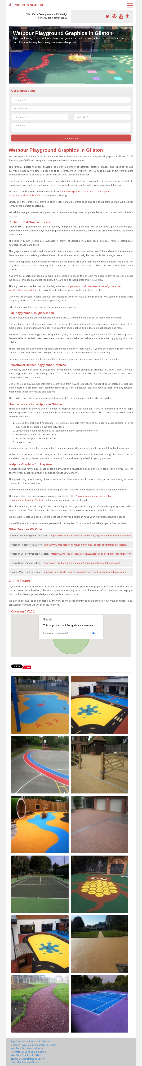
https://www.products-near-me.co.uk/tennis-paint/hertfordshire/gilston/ (82, 563)
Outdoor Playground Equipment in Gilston (33, 1044)
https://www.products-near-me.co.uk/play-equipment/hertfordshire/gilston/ (90, 535)
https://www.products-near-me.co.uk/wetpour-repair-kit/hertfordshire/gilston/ (85, 544)
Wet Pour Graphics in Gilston (26, 1055)
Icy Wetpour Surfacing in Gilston (28, 1051)
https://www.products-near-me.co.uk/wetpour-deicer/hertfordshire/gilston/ (91, 553)
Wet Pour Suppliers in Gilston (27, 1048)
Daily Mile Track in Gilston (25, 1062)
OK (93, 633)
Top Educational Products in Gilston (30, 1041)
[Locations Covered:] (10, 5)
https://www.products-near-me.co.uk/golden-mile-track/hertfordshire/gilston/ (84, 572)
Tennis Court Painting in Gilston (28, 1058)
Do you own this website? (55, 633)
